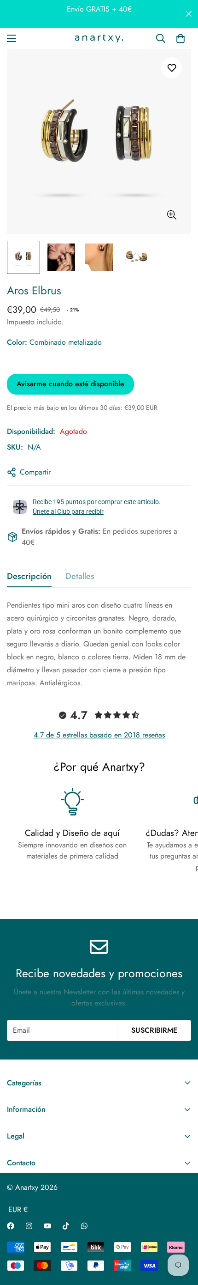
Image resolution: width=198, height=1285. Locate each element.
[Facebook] (10, 1226)
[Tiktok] (66, 1226)
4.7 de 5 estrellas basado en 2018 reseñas (99, 735)
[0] (180, 38)
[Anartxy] (99, 38)
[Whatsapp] (84, 1226)
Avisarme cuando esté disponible (70, 383)
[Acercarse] (171, 215)
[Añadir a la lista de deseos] (171, 67)
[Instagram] (29, 1226)
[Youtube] (47, 1226)
